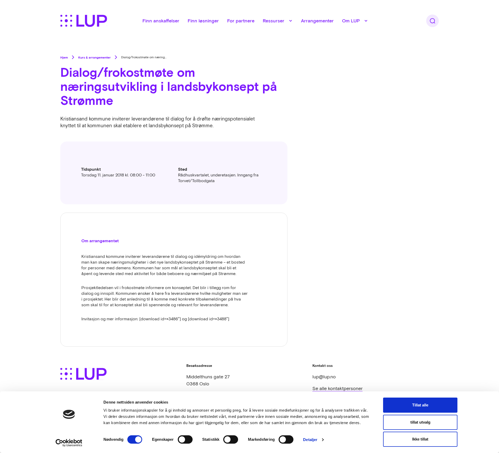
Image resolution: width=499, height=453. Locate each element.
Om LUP (351, 20)
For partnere (240, 20)
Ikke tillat (420, 439)
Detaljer (310, 439)
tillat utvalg (420, 422)
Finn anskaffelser (160, 20)
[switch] (185, 439)
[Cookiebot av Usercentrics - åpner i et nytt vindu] (69, 443)
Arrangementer (317, 20)
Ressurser (273, 20)
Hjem (64, 57)
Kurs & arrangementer (94, 57)
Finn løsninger (203, 20)
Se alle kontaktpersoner (337, 388)
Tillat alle (420, 405)
